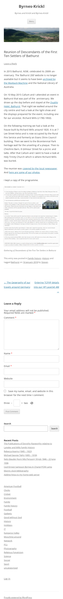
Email (8, 366)
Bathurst (15, 262)
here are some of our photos (24, 172)
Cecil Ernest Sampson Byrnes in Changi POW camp (28, 466)
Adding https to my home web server (22, 474)
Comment (10, 317)
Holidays (8, 525)
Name (8, 353)
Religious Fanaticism (13, 552)
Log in (7, 578)
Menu (31, 21)
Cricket (7, 494)
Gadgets (8, 513)
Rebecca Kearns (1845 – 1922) (18, 451)
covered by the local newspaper (40, 168)
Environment (10, 497)
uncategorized (11, 567)
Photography (10, 548)
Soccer (7, 560)
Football (8, 509)
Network (8, 540)
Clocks (7, 490)
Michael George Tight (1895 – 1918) (20, 455)
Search (7, 423)
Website (8, 378)
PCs (5, 544)
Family (7, 501)
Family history (34, 258)
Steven (44, 262)
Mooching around (12, 536)
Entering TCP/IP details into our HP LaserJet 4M (46, 287)
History (45, 258)
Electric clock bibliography (16, 470)
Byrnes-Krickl (31, 6)
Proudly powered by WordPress (18, 597)
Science (7, 556)
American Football (12, 486)
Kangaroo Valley (11, 532)
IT (5, 529)
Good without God (13, 517)
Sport (6, 564)
